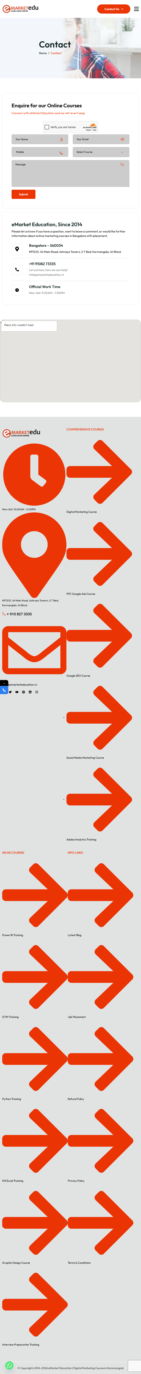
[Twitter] (10, 692)
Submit (23, 194)
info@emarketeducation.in (46, 274)
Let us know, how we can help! (48, 270)
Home (43, 53)
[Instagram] (36, 692)
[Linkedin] (30, 692)
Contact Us (111, 9)
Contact (56, 53)
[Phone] (4, 690)
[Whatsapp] (9, 1365)
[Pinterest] (23, 692)
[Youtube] (16, 692)
